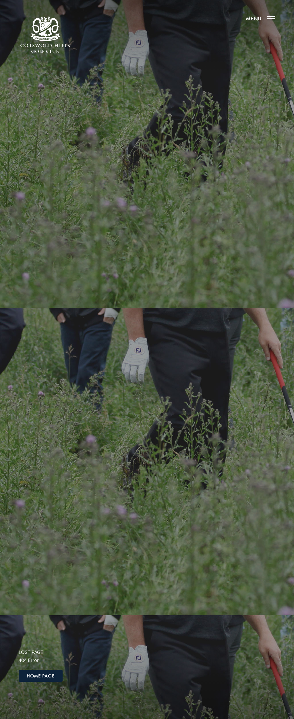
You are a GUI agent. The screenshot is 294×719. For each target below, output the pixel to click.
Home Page (41, 676)
